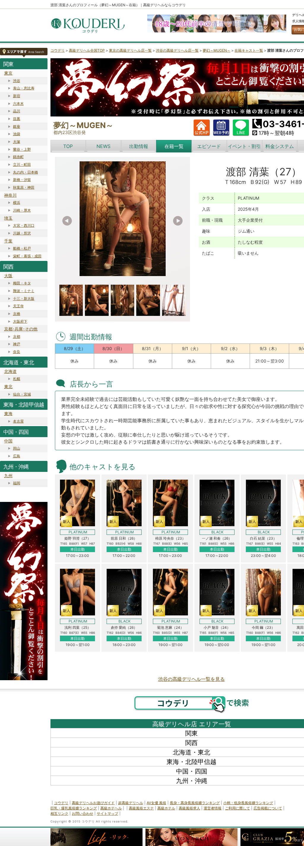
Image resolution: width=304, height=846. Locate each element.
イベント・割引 (244, 146)
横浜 (16, 202)
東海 (8, 413)
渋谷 (16, 80)
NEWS (103, 146)
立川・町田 (22, 164)
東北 (8, 386)
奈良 (16, 351)
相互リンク (59, 813)
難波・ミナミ (23, 291)
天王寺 (18, 306)
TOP (68, 146)
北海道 (10, 371)
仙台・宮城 (22, 394)
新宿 (16, 96)
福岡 (16, 483)
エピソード (209, 146)
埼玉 (8, 217)
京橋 (16, 313)
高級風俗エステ (141, 808)
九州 (8, 475)
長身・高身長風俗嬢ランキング (195, 803)
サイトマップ (107, 813)
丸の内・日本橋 (25, 172)
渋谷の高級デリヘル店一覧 (177, 50)
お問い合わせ (82, 813)
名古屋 (18, 421)
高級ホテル (166, 808)
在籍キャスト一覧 (249, 50)
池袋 (16, 134)
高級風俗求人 (189, 808)
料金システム (279, 146)
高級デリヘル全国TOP (87, 50)
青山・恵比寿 (23, 88)
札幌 (16, 378)
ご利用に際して (237, 808)
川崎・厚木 (22, 210)
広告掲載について (268, 808)
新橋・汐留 (22, 179)
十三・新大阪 (23, 298)
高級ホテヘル (111, 808)
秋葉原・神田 (23, 187)
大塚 (16, 141)
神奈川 (10, 195)
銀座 (16, 126)
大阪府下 (20, 321)
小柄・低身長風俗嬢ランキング (248, 803)
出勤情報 (138, 146)
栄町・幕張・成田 (27, 256)
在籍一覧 (173, 146)
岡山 (16, 448)
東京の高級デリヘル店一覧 (130, 50)
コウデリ (57, 50)
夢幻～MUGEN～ (216, 50)
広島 (16, 456)
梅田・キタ (22, 283)
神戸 (16, 344)
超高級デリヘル (130, 803)
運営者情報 (212, 808)
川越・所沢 (22, 233)
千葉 (8, 240)
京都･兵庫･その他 (20, 328)
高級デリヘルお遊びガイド (93, 803)
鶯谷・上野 (22, 149)
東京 (8, 72)
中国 (8, 440)
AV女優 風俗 (156, 803)
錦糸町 (18, 157)
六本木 (18, 103)
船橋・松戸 (22, 248)
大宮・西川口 (23, 225)
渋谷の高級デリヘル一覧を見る (191, 679)
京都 (16, 336)
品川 (16, 111)
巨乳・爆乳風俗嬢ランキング (73, 808)
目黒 (16, 118)
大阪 (8, 275)
